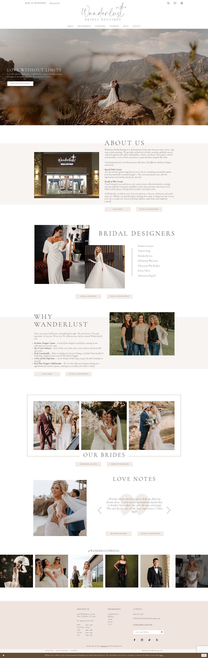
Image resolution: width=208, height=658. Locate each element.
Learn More (118, 209)
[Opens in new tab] (16, 571)
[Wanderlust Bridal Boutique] (104, 12)
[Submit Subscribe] (160, 632)
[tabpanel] (104, 77)
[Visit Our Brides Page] (142, 333)
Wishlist (111, 617)
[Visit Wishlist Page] (175, 3)
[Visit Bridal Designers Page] (61, 254)
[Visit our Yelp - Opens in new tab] (157, 640)
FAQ (109, 624)
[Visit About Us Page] (66, 175)
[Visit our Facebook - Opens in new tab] (134, 640)
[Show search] (168, 3)
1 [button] (102, 122)
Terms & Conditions (62, 650)
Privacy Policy (49, 650)
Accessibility (73, 650)
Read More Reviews (119, 533)
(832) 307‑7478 (138, 614)
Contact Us (104, 646)
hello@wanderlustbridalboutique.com (146, 619)
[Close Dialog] (3, 655)
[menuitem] (36, 3)
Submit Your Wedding (120, 464)
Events (110, 622)
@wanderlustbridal (104, 551)
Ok (204, 655)
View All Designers (88, 296)
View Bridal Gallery (88, 464)
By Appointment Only (85, 621)
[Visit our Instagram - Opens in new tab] (142, 640)
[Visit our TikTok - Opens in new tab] (149, 640)
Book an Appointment (20, 83)
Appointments (113, 614)
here (161, 655)
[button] (181, 3)
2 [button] (106, 122)
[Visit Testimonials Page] (60, 508)
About (110, 619)
